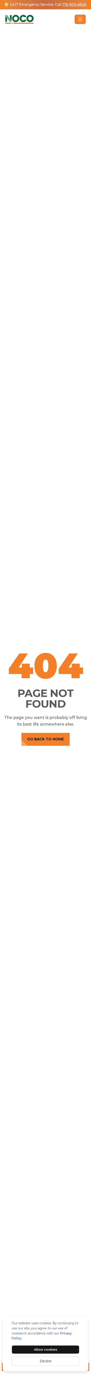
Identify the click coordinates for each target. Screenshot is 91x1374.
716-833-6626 (74, 4)
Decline (45, 1361)
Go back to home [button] (45, 739)
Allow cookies (45, 1350)
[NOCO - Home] (39, 19)
